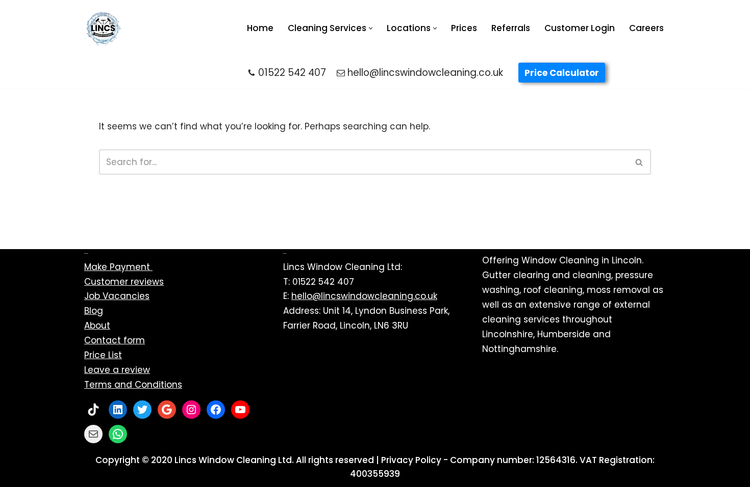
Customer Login (579, 28)
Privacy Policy (411, 460)
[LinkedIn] (118, 409)
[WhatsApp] (118, 434)
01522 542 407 (292, 72)
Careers (646, 28)
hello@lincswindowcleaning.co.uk (425, 72)
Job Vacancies (116, 296)
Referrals (510, 28)
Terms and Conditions (133, 384)
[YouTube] (240, 409)
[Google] (167, 409)
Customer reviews (124, 282)
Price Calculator (561, 73)
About (97, 325)
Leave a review (117, 370)
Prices (464, 28)
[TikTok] (93, 409)
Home (260, 28)
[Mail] (93, 434)
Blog (93, 311)
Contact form (114, 340)
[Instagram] (191, 409)
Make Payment (118, 267)
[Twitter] (142, 409)
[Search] (639, 162)
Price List (103, 355)
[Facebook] (216, 409)
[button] (370, 28)
